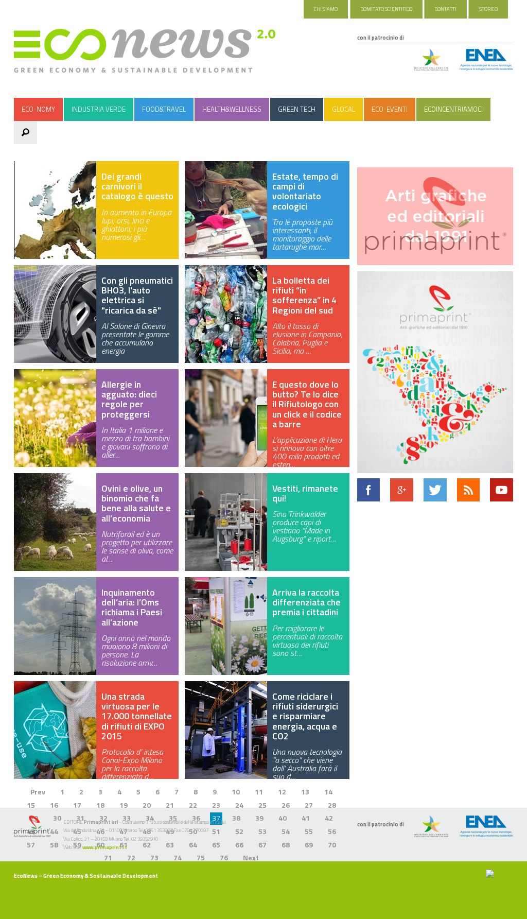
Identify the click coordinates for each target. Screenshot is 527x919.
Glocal (343, 109)
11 (259, 791)
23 (216, 805)
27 (309, 805)
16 (54, 805)
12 (282, 791)
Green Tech (296, 109)
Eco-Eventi (390, 109)
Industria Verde (99, 109)
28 (332, 805)
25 (262, 805)
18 (100, 805)
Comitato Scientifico (386, 9)
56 (332, 831)
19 (123, 805)
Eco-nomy (38, 109)
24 (239, 805)
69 (309, 844)
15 (31, 805)
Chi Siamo (326, 9)
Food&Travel (164, 109)
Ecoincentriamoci (453, 109)
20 (147, 805)
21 (170, 805)
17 (77, 805)
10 (236, 791)
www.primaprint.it (104, 847)
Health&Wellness (231, 109)
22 (193, 805)
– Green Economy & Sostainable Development (86, 876)
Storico (488, 9)
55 (309, 831)
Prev (37, 791)
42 (329, 817)
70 (332, 844)
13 (305, 791)
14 (328, 791)
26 (286, 805)
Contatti (445, 9)
